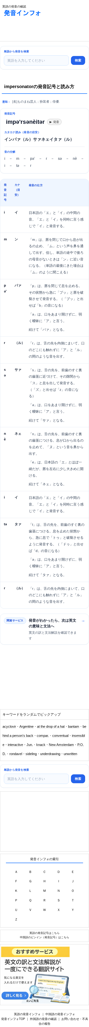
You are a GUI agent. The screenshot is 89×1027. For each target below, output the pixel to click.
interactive (15, 745)
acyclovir (9, 726)
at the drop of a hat (51, 726)
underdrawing (50, 754)
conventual (60, 735)
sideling (31, 754)
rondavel (15, 754)
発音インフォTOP (13, 1019)
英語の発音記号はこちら (44, 932)
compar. (43, 735)
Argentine (26, 726)
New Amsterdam (61, 745)
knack (40, 745)
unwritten (70, 754)
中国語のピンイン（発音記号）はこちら (44, 937)
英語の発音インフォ (27, 1014)
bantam (73, 726)
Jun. (29, 745)
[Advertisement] (36, 29)
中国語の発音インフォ (60, 1014)
